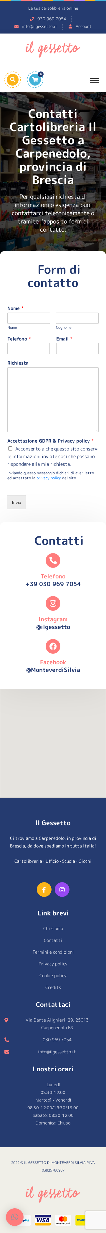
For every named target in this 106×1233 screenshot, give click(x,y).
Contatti (53, 940)
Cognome (64, 327)
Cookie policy (53, 975)
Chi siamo (53, 928)
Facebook (53, 662)
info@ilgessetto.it (39, 26)
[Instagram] (53, 603)
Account (84, 26)
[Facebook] (53, 646)
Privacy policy (53, 964)
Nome (15, 308)
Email (64, 339)
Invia (16, 502)
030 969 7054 (51, 18)
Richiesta (18, 363)
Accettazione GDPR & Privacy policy (50, 441)
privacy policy (49, 477)
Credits (53, 987)
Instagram (53, 619)
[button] (15, 1217)
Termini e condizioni (53, 952)
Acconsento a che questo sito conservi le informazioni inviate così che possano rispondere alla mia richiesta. (53, 456)
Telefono (19, 339)
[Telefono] (53, 560)
